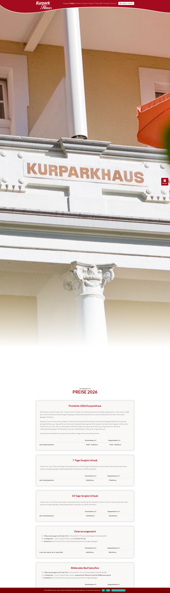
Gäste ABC (99, 3)
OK (103, 590)
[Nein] (168, 590)
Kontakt (107, 3)
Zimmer (78, 3)
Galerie (84, 3)
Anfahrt (91, 3)
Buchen (113, 3)
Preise (72, 3)
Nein (108, 590)
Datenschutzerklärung (118, 590)
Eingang (66, 3)
